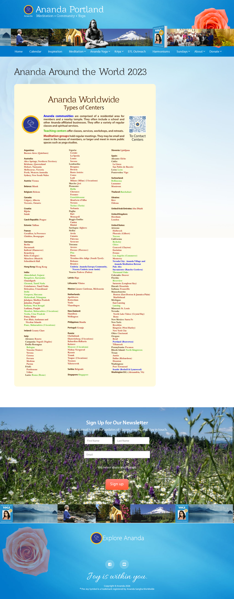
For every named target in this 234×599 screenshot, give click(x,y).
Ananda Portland (70, 9)
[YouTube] (124, 564)
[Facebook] (109, 564)
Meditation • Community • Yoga (60, 16)
